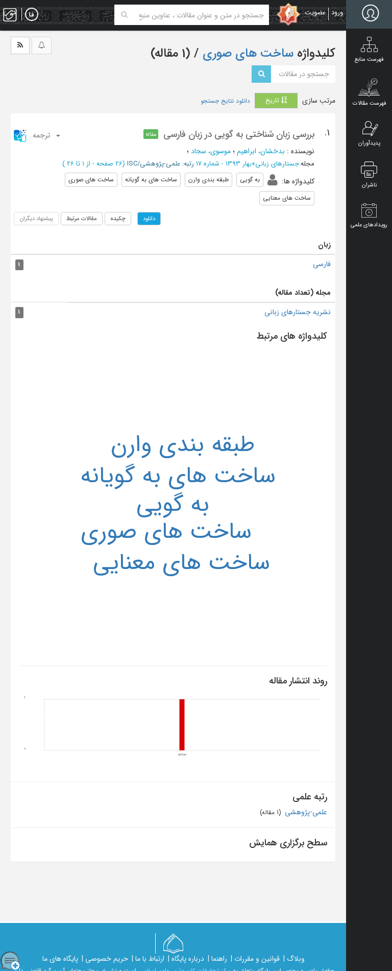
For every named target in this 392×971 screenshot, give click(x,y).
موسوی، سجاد (211, 151)
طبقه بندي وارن (183, 445)
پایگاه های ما (60, 958)
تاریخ (273, 100)
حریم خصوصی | (105, 958)
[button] (37, 135)
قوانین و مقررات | (255, 958)
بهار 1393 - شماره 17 (224, 163)
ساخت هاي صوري (166, 532)
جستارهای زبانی (277, 163)
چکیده (118, 218)
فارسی (322, 264)
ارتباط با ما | (148, 958)
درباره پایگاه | (186, 958)
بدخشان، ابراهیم (261, 151)
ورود (337, 12)
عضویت (315, 12)
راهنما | (217, 958)
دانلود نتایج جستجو (225, 101)
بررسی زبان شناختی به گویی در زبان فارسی (238, 134)
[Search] (124, 15)
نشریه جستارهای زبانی (297, 312)
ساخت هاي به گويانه (178, 476)
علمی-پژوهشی (305, 812)
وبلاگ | (294, 958)
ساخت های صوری (246, 53)
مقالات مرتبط (81, 218)
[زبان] (31, 15)
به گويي (172, 505)
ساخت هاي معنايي (181, 563)
